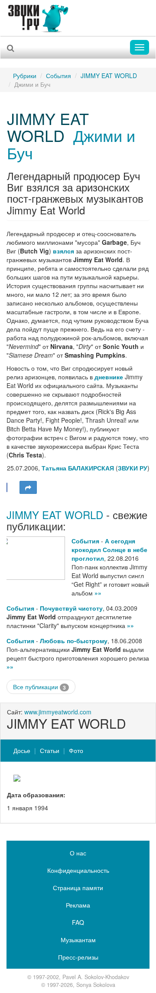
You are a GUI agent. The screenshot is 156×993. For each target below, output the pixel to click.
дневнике (108, 376)
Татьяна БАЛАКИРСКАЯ (78, 468)
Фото (76, 750)
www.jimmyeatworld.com (57, 711)
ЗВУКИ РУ (132, 468)
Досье (21, 750)
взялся (63, 251)
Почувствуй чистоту (71, 608)
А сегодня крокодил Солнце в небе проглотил (109, 549)
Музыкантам (78, 939)
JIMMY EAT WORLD (109, 75)
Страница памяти (78, 887)
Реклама (78, 905)
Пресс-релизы (78, 957)
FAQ (78, 922)
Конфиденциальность (78, 870)
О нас (78, 852)
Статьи (49, 750)
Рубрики (24, 75)
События (58, 75)
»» (97, 593)
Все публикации (39, 686)
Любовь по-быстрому (73, 640)
